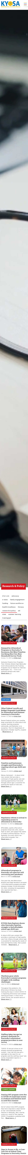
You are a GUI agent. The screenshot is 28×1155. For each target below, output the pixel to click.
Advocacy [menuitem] (15, 596)
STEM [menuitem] (4, 614)
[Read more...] (6, 673)
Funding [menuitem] (5, 603)
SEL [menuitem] (19, 610)
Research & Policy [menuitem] (9, 610)
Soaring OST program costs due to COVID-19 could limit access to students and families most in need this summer (14, 1098)
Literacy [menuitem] (21, 607)
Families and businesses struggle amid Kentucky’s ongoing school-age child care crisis (13, 766)
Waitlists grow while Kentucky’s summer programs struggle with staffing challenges (13, 979)
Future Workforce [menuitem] (17, 603)
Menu (25, 4)
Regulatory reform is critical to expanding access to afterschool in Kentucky (14, 820)
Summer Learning (8, 1089)
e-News (4, 1025)
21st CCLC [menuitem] (5, 596)
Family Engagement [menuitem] (17, 599)
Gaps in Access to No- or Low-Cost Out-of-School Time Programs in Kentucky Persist (13, 1151)
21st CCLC (6, 699)
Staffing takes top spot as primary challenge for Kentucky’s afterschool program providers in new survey (12, 1038)
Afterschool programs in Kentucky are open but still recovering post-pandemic (12, 872)
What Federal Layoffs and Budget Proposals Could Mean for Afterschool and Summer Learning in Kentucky (13, 711)
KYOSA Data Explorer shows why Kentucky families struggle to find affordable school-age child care (13, 926)
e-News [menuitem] (5, 599)
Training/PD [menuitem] (6, 618)
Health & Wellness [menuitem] (9, 607)
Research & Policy (9, 642)
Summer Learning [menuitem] (14, 614)
